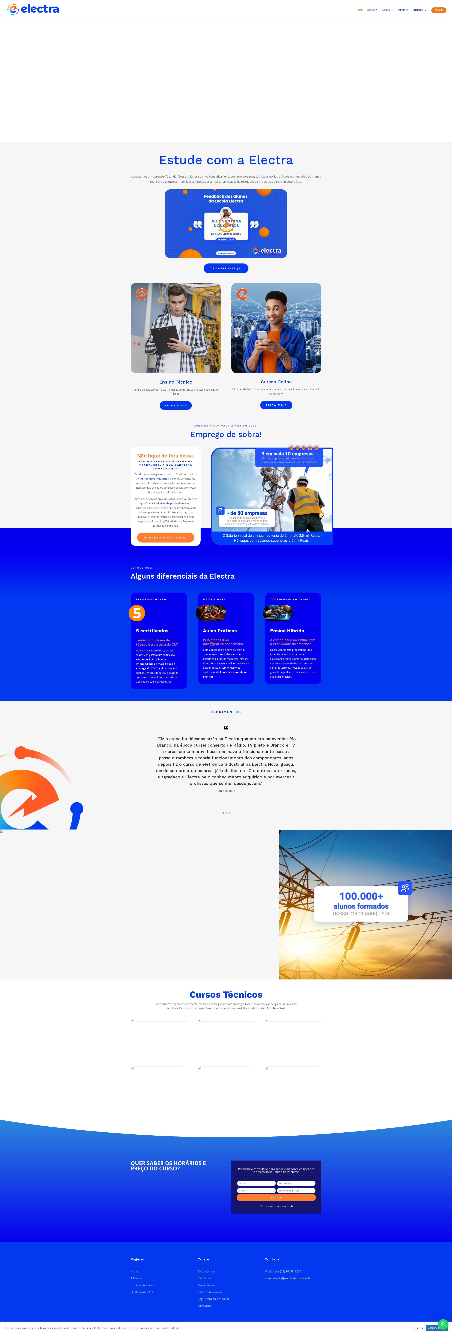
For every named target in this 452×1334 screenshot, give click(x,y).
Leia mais (419, 1328)
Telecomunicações (210, 1292)
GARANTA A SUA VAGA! (165, 537)
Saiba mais (175, 405)
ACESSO (439, 10)
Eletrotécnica (206, 1271)
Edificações (205, 1306)
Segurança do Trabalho (213, 1299)
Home (135, 1271)
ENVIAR (276, 1197)
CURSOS (386, 10)
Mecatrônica (206, 1285)
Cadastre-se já (226, 268)
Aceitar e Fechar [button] (436, 1327)
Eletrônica (204, 1278)
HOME (360, 10)
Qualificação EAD (142, 1292)
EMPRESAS (403, 10)
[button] (443, 1324)
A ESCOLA (372, 10)
